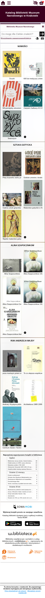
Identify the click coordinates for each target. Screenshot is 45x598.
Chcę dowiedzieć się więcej (15, 591)
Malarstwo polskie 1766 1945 (16, 465)
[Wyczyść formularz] (37, 38)
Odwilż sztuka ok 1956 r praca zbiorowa (19, 463)
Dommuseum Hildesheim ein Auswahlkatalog (21, 479)
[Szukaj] (42, 34)
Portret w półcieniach (14, 475)
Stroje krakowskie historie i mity (17, 493)
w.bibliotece (21, 541)
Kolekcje (27, 38)
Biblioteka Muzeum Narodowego (20, 27)
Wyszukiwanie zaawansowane (12, 38)
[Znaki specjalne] (42, 38)
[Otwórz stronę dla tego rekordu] (13, 64)
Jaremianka (11, 496)
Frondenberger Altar (13, 481)
